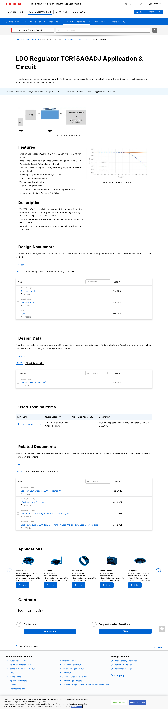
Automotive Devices (19, 661)
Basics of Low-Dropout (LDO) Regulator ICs (41, 491)
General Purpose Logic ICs (74, 677)
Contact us (50, 631)
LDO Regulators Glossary (32, 502)
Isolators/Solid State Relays (22, 669)
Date (116, 282)
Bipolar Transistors (18, 680)
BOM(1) (72, 271)
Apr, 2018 (117, 291)
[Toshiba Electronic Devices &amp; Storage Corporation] (56, 4)
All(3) (20, 271)
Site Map (158, 648)
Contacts (111, 92)
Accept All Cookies (137, 702)
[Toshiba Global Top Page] (18, 4)
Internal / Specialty (123, 664)
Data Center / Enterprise (125, 661)
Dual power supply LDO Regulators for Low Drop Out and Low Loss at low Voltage (59, 525)
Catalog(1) (53, 471)
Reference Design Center (76, 39)
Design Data (50, 92)
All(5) (19, 471)
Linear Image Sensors (72, 680)
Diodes (13, 684)
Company (119, 675)
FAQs (125, 631)
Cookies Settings (118, 702)
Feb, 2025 (117, 491)
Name (21, 282)
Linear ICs (66, 672)
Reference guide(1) (35, 271)
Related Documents (84, 92)
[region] (84, 702)
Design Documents (35, 92)
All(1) (19, 363)
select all (22, 265)
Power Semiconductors (20, 664)
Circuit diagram (28, 302)
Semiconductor (30, 39)
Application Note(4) (35, 471)
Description (20, 92)
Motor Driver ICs (69, 661)
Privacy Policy (76, 706)
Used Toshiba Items (66, 92)
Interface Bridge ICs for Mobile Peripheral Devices (85, 684)
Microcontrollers (17, 688)
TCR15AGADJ (26, 424)
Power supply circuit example (68, 135)
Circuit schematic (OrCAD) (33, 382)
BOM (23, 313)
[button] (135, 4)
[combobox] (103, 30)
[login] (162, 629)
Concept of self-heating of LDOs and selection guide (45, 513)
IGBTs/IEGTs (15, 677)
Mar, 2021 (117, 502)
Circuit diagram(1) (55, 271)
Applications (100, 92)
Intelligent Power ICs (71, 664)
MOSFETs (14, 672)
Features (9, 92)
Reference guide (28, 291)
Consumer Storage (123, 669)
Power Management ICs (73, 669)
